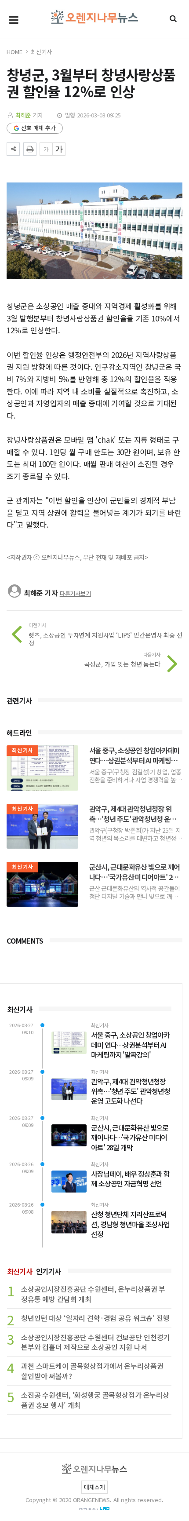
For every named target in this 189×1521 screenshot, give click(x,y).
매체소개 (94, 1487)
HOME (14, 51)
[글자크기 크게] (58, 149)
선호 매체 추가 (38, 128)
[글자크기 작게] (46, 149)
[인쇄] (29, 149)
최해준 (23, 115)
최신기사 (41, 51)
